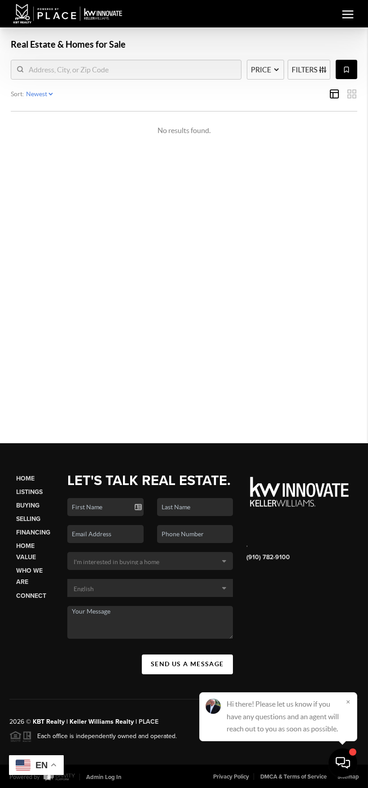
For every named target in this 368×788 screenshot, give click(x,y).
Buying (27, 505)
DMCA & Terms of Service (293, 776)
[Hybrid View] (334, 94)
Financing (33, 532)
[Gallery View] (351, 94)
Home (25, 478)
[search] (132, 69)
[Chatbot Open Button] (343, 762)
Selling (28, 519)
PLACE (148, 722)
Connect (31, 596)
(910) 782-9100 (268, 557)
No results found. (184, 130)
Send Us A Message (187, 664)
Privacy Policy (231, 776)
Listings (29, 492)
